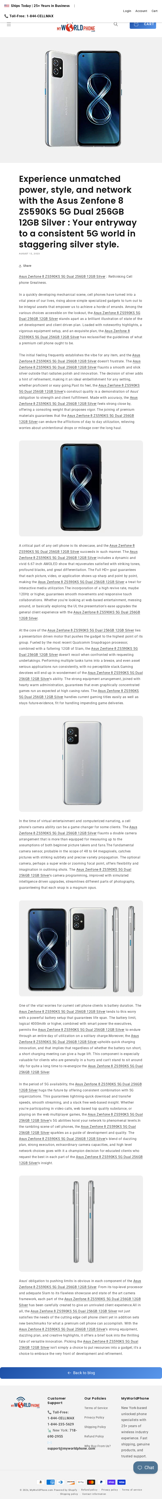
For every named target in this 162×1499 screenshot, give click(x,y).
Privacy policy (109, 1489)
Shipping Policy (95, 1427)
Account (141, 11)
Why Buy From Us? (97, 1446)
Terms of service (132, 1489)
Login (127, 11)
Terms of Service (96, 1408)
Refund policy (89, 1489)
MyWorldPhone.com (41, 1490)
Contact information (94, 1494)
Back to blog (84, 1373)
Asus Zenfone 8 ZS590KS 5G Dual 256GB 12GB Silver (62, 277)
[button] (9, 24)
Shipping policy (69, 1494)
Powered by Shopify (65, 1490)
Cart (155, 11)
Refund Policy (94, 1436)
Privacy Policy (94, 1417)
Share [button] (27, 265)
